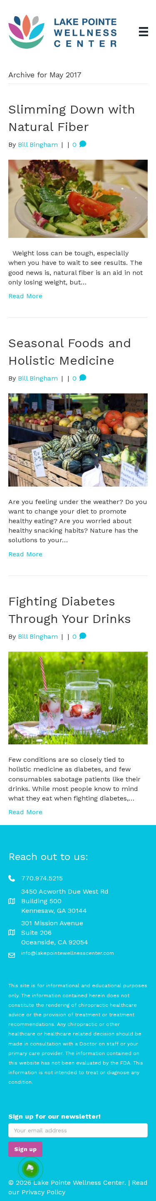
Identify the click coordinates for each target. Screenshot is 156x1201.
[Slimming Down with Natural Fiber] (78, 198)
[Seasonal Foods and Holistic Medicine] (78, 439)
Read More (25, 296)
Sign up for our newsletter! (54, 1116)
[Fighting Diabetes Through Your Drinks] (78, 698)
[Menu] (143, 31)
